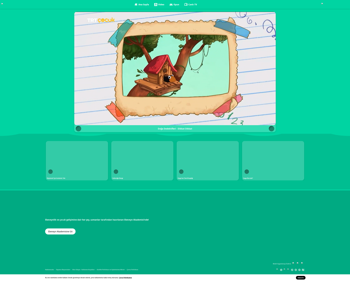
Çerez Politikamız (125, 278)
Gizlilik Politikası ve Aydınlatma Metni (111, 270)
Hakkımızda (49, 270)
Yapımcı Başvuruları (63, 270)
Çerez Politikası (132, 270)
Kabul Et (301, 278)
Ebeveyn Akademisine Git (60, 231)
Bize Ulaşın (76, 270)
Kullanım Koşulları (88, 270)
